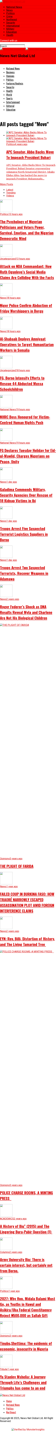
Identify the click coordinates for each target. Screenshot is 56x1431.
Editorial (10, 106)
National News (14, 7)
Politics (10, 13)
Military (10, 28)
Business (10, 72)
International (13, 25)
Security (10, 22)
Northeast (11, 19)
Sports (9, 98)
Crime (9, 16)
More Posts (6, 184)
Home (9, 1401)
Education (11, 32)
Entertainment (13, 102)
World (9, 95)
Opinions (10, 76)
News (9, 10)
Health (9, 35)
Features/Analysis (14, 83)
